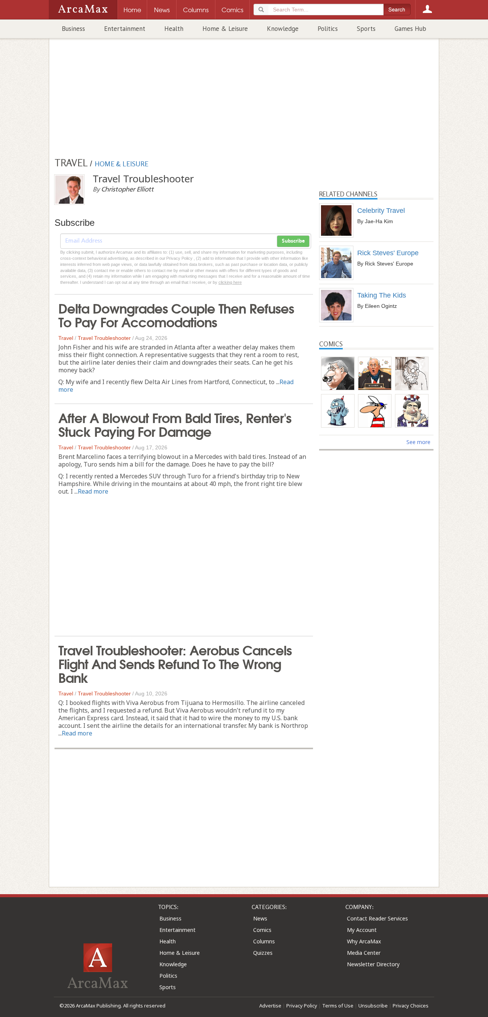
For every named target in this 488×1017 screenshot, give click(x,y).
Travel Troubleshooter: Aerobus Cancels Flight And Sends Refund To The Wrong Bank (175, 663)
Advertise (270, 1005)
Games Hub (410, 28)
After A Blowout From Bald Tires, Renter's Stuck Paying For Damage (174, 424)
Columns (264, 941)
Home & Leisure (225, 28)
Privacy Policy (301, 1005)
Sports (366, 28)
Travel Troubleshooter (104, 338)
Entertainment (124, 28)
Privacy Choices (411, 1005)
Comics (262, 929)
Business (73, 28)
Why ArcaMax (364, 941)
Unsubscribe (373, 1005)
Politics (328, 28)
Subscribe (293, 241)
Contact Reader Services (377, 918)
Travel (65, 338)
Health (173, 28)
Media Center (363, 952)
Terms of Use (337, 1005)
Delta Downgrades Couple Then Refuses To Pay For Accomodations (176, 314)
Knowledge (283, 28)
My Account (362, 929)
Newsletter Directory (373, 964)
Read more (93, 491)
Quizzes (263, 952)
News (260, 918)
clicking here (230, 282)
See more (418, 442)
